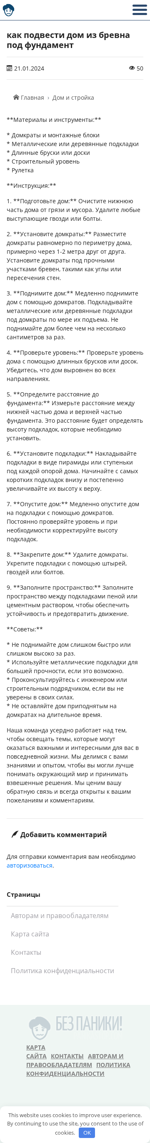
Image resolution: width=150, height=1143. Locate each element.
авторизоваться (29, 865)
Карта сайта (30, 934)
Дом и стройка (73, 97)
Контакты (26, 952)
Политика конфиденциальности (62, 970)
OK (87, 1132)
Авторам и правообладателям (60, 915)
